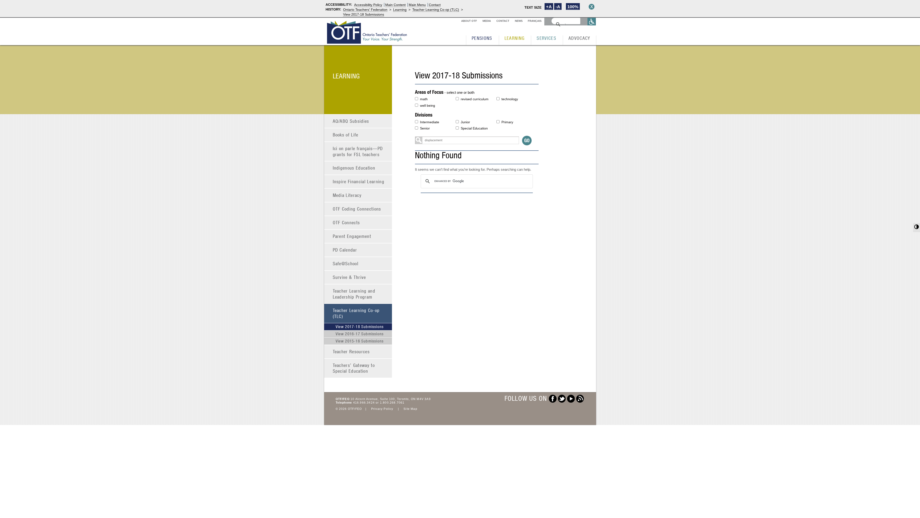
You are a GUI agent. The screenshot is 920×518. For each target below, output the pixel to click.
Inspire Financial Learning (359, 181)
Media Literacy (347, 195)
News (519, 20)
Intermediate (429, 122)
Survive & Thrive (349, 277)
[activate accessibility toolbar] (591, 21)
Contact (435, 5)
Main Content (395, 5)
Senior (425, 128)
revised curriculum (475, 99)
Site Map (410, 409)
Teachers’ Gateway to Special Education (354, 368)
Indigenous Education (354, 168)
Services (546, 38)
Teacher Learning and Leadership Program (354, 294)
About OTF (469, 20)
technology (509, 99)
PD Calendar (345, 250)
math (424, 99)
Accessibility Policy (368, 5)
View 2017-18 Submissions (363, 14)
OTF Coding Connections (357, 209)
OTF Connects (346, 222)
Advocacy (579, 38)
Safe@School (346, 263)
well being (427, 105)
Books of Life (345, 134)
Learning (400, 10)
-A (558, 6)
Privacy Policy (382, 409)
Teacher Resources (351, 351)
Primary (507, 122)
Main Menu (417, 5)
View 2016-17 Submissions (360, 333)
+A (549, 6)
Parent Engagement (352, 236)
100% (572, 6)
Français (534, 20)
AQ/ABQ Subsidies (351, 121)
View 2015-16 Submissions (360, 341)
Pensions (482, 38)
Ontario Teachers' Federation (365, 10)
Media (487, 20)
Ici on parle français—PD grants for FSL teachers (358, 151)
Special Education (474, 128)
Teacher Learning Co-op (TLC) (435, 10)
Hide (591, 7)
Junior (465, 122)
